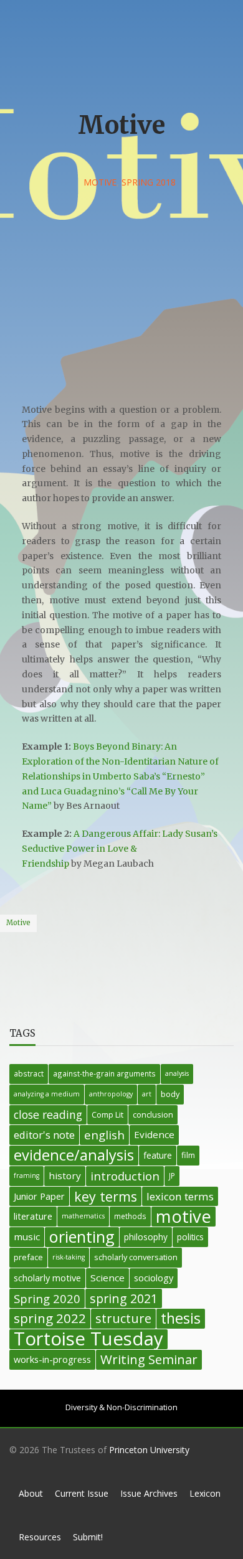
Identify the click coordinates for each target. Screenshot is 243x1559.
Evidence (154, 1134)
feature (157, 1155)
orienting (82, 1237)
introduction (125, 1176)
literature (33, 1216)
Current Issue (81, 1493)
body (170, 1094)
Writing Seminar (149, 1359)
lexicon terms (180, 1196)
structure (123, 1318)
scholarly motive (47, 1278)
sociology (153, 1278)
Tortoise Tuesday (88, 1339)
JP (172, 1175)
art (146, 1094)
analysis (177, 1073)
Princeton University (149, 1450)
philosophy (146, 1237)
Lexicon (205, 1493)
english (104, 1134)
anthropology (111, 1094)
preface (28, 1257)
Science (107, 1277)
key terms (105, 1196)
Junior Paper (39, 1196)
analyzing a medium (47, 1094)
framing (26, 1175)
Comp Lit (107, 1114)
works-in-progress (52, 1359)
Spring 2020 (47, 1298)
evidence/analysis (74, 1155)
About (31, 1493)
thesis (181, 1318)
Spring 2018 (149, 182)
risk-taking (68, 1257)
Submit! (88, 1537)
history (65, 1175)
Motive (100, 182)
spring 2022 (50, 1318)
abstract (29, 1073)
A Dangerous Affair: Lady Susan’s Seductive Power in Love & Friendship (119, 848)
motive (18, 922)
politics (190, 1237)
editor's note (44, 1135)
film (188, 1155)
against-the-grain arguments (104, 1073)
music (27, 1236)
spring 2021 (124, 1298)
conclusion (153, 1114)
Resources (40, 1537)
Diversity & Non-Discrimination (121, 1407)
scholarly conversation (136, 1257)
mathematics (83, 1216)
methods (130, 1216)
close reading (48, 1114)
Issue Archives (149, 1493)
